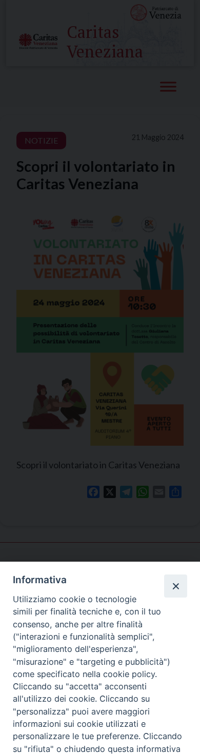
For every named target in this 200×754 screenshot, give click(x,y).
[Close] (175, 585)
